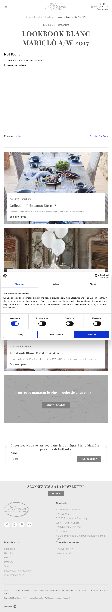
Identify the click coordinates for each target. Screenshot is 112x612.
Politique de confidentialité (33, 598)
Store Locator (56, 405)
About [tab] (93, 284)
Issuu (21, 136)
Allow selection (56, 334)
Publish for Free (99, 136)
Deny (20, 334)
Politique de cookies (53, 598)
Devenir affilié (63, 553)
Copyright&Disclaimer (12, 598)
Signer (56, 493)
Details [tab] (56, 284)
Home (28, 17)
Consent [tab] (19, 284)
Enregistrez (89, 459)
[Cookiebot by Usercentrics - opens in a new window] (97, 276)
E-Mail (14, 453)
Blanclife (38, 17)
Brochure (49, 17)
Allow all (92, 334)
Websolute (8, 606)
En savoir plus (18, 216)
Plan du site (67, 598)
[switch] (42, 323)
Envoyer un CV (64, 548)
